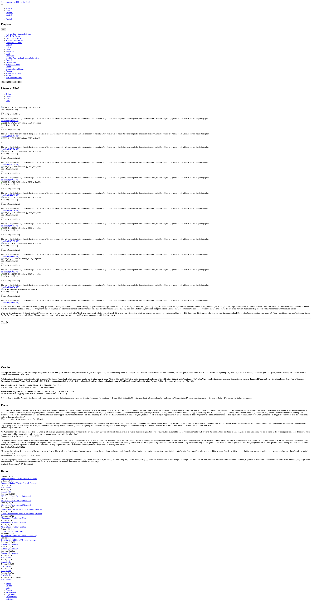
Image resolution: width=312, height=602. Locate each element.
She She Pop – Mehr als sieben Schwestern (22, 58)
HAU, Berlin (6, 487)
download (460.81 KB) (10, 195)
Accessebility (11, 592)
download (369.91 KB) (10, 256)
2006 (9, 82)
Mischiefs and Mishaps (15, 40)
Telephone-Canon (13, 65)
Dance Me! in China (14, 43)
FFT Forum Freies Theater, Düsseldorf (16, 496)
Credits (8, 96)
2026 (3, 30)
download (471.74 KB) (10, 149)
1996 (14, 82)
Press (8, 98)
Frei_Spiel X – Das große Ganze (18, 34)
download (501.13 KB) (10, 136)
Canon (8, 67)
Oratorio (9, 71)
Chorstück (10, 56)
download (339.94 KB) (10, 287)
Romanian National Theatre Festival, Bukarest (19, 479)
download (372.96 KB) (10, 241)
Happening (10, 51)
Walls (8, 54)
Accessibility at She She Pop (21, 2)
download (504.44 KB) (10, 121)
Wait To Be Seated (13, 36)
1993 (19, 82)
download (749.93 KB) (10, 302)
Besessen (9, 75)
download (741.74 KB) (10, 164)
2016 (3, 82)
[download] (2, 112)
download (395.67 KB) (10, 226)
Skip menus (5, 2)
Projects (9, 8)
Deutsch (9, 19)
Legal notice (10, 594)
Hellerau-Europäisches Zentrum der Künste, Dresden (21, 509)
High (8, 49)
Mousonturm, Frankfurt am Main (13, 518)
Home (8, 584)
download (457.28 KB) (10, 210)
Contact (9, 15)
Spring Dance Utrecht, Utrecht (12, 531)
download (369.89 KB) (10, 272)
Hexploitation (11, 62)
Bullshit (9, 45)
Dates (8, 10)
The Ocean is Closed (14, 73)
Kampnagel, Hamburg (9, 544)
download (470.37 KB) (10, 180)
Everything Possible (13, 38)
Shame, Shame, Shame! (15, 69)
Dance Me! (10, 60)
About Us (9, 13)
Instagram (9, 599)
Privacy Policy (11, 597)
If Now (8, 47)
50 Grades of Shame (14, 78)
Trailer (8, 94)
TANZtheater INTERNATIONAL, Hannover (18, 536)
